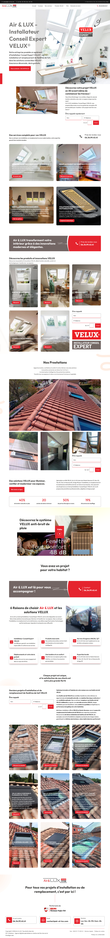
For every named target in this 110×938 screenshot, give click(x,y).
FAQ (67, 6)
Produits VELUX (59, 6)
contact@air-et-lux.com (8, 1)
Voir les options (17, 219)
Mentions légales (89, 931)
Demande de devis (75, 6)
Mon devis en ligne (17, 489)
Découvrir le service (66, 176)
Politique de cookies (99, 931)
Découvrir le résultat (19, 765)
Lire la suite (48, 812)
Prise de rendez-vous (93, 135)
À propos (40, 6)
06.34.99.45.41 (91, 137)
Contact (87, 587)
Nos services (48, 6)
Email (48, 918)
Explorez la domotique (66, 220)
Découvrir (16, 302)
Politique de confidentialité (98, 934)
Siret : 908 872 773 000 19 (76, 931)
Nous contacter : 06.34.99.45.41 (20, 68)
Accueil (34, 6)
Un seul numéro (17, 918)
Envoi (96, 122)
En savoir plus (17, 176)
